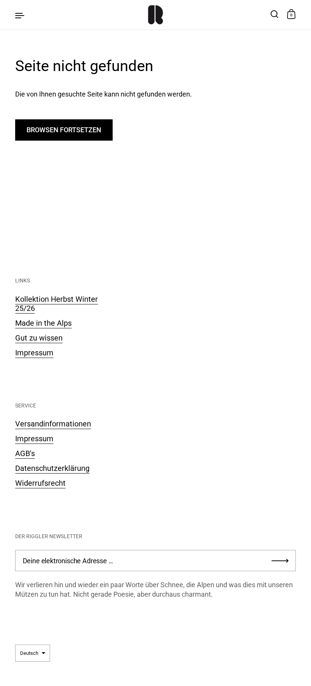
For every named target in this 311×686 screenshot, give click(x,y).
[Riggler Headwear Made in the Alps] (155, 14)
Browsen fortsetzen (64, 130)
